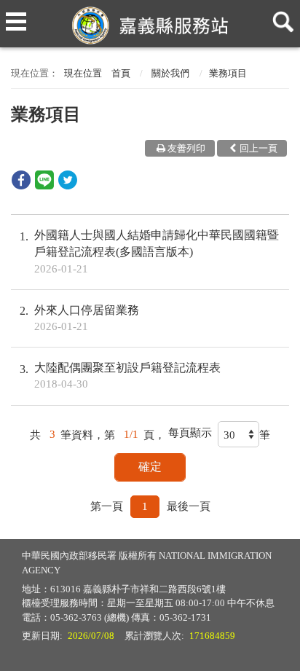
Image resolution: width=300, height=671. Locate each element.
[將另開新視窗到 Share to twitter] (67, 185)
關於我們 (170, 73)
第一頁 (106, 506)
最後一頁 (188, 506)
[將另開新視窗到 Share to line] (44, 185)
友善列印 (186, 148)
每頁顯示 (190, 433)
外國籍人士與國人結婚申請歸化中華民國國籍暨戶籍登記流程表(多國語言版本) (156, 251)
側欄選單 (16, 16)
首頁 (120, 73)
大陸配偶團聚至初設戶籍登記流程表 (127, 375)
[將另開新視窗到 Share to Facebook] (21, 185)
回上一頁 (258, 148)
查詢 (280, 16)
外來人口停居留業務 (86, 318)
